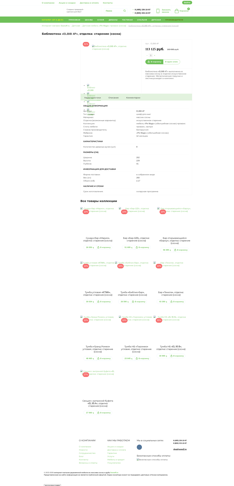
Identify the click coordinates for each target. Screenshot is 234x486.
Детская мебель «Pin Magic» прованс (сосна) (104, 26)
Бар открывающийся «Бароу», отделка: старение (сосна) (174, 240)
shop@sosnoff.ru (180, 449)
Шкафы (89, 20)
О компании (48, 3)
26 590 (125, 302)
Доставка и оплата (89, 3)
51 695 (128, 247)
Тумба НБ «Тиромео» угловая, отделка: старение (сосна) (136, 349)
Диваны (113, 20)
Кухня (100, 20)
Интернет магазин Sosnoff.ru (56, 26)
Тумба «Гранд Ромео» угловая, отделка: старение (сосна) (98, 349)
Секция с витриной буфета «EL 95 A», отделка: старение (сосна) (97, 403)
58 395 (167, 250)
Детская (156, 20)
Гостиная (127, 20)
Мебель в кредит (116, 460)
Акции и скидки (67, 3)
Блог (81, 456)
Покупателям (114, 463)
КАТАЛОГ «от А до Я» (53, 20)
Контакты (108, 3)
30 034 (90, 302)
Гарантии (112, 453)
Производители (174, 20)
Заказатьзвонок (166, 11)
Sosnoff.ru (114, 473)
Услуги (110, 456)
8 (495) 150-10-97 (180, 440)
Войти (187, 2)
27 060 (90, 413)
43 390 (163, 302)
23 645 (128, 358)
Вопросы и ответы (88, 463)
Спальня (142, 20)
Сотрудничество (87, 453)
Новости (83, 450)
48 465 (90, 358)
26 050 (90, 247)
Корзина (184, 10)
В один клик (171, 62)
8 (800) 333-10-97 (180, 443)
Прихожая (74, 20)
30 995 (163, 356)
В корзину (156, 62)
